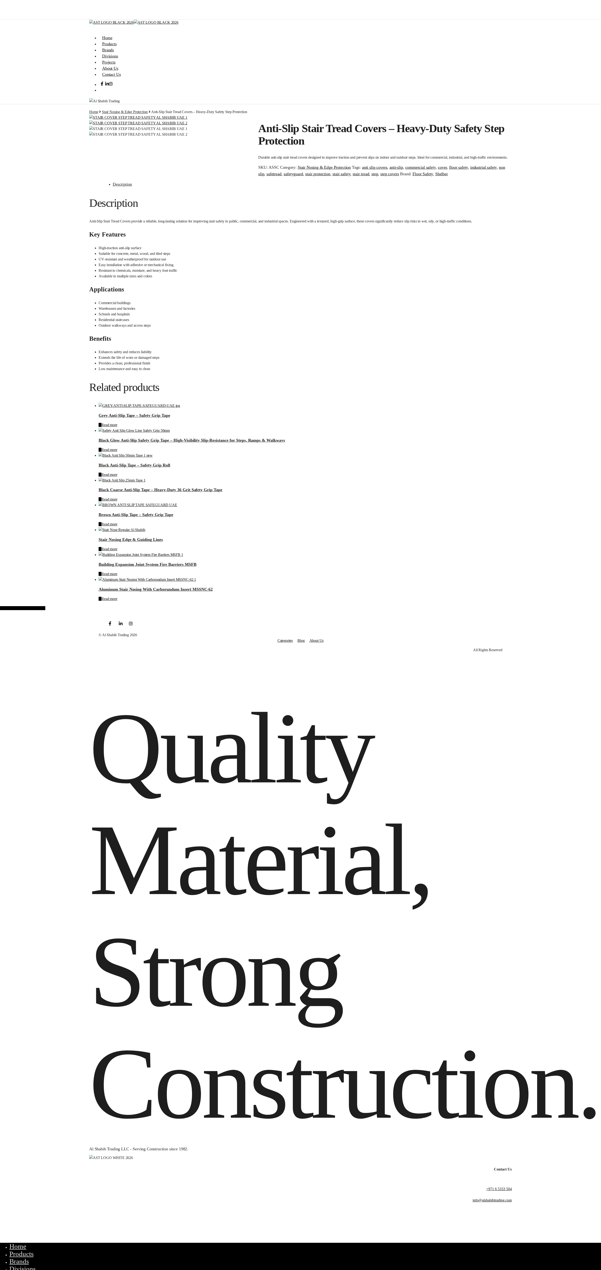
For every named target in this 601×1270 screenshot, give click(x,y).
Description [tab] (122, 184)
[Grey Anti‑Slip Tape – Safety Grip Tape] (139, 406)
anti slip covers (374, 167)
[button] (92, 28)
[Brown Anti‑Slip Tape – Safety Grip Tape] (138, 505)
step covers (389, 174)
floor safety (458, 167)
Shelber (441, 174)
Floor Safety (422, 174)
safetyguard (293, 174)
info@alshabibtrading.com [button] (492, 1200)
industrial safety (483, 167)
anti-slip (396, 167)
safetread (273, 174)
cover (442, 167)
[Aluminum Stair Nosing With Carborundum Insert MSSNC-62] (147, 579)
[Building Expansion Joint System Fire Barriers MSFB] (141, 555)
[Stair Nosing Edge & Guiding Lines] (122, 530)
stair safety (341, 174)
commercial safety (420, 167)
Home (93, 112)
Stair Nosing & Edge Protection (125, 112)
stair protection (317, 174)
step (374, 174)
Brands (19, 1261)
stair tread (361, 174)
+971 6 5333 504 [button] (499, 1189)
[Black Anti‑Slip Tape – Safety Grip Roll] (126, 455)
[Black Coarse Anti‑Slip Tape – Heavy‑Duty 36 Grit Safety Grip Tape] (122, 480)
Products (21, 1254)
